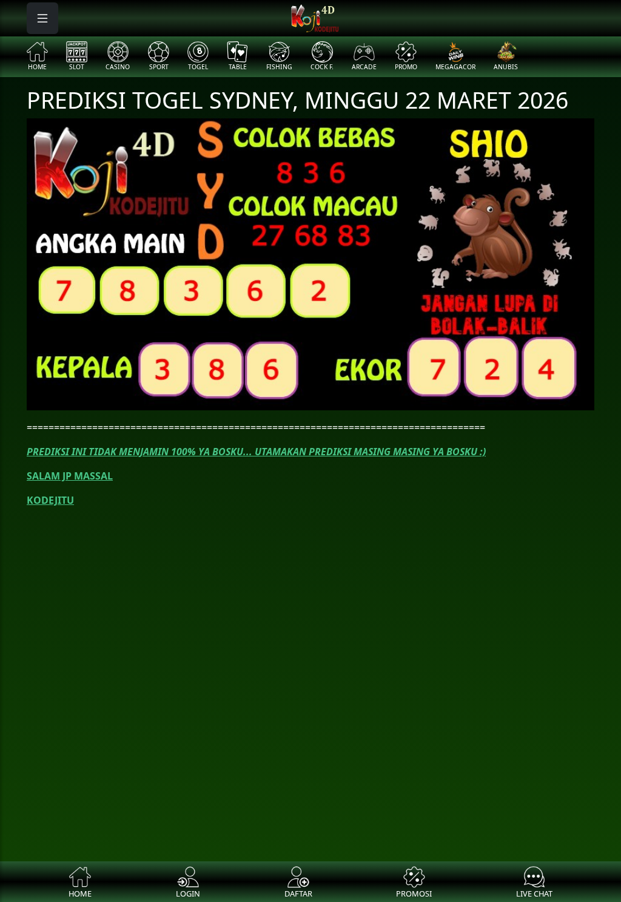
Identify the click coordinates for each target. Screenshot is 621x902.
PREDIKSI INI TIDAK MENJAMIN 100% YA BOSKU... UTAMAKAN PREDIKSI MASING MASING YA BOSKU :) (256, 451)
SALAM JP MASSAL (70, 476)
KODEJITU (50, 500)
